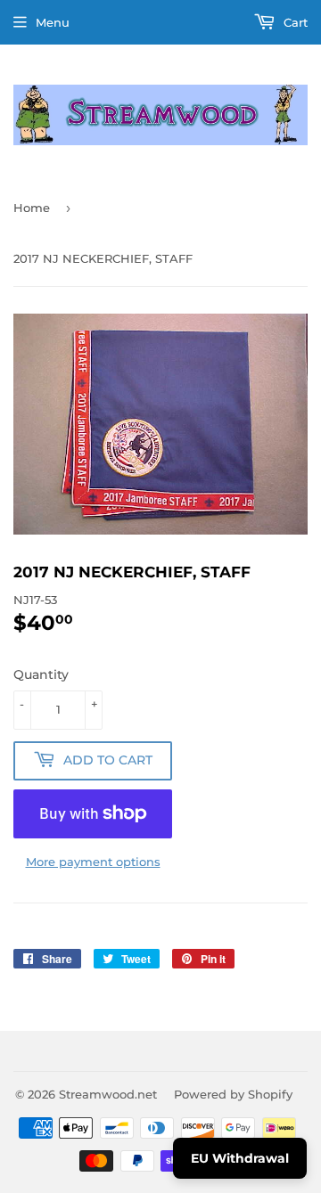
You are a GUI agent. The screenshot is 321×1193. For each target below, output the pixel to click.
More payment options (93, 861)
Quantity (41, 674)
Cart (294, 22)
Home (31, 207)
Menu (53, 22)
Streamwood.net (108, 1094)
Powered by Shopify (233, 1094)
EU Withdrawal (240, 1158)
